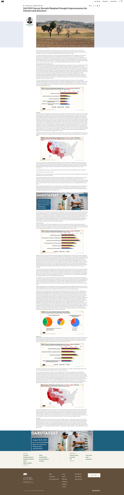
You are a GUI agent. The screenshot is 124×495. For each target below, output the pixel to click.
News (50, 474)
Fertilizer (41, 461)
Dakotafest (89, 459)
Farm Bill (25, 455)
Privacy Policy (37, 490)
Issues (63, 474)
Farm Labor (89, 455)
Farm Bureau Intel (29, 5)
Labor (24, 461)
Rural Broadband (44, 459)
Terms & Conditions (41, 490)
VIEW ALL (25, 464)
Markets (35, 5)
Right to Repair (27, 463)
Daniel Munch (29, 24)
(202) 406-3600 (29, 477)
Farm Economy (74, 455)
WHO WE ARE (97, 1)
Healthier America (28, 457)
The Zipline (52, 476)
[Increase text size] (92, 6)
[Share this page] (100, 6)
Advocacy (64, 479)
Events (64, 476)
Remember (47, 292)
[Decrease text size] (94, 6)
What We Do (78, 476)
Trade (40, 455)
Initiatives (64, 481)
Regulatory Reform (28, 459)
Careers (64, 486)
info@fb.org (31, 478)
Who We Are (78, 474)
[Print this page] (89, 6)
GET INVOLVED (113, 1)
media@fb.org (31, 479)
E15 (71, 459)
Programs (64, 484)
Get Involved (78, 479)
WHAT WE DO (105, 1)
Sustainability (43, 457)
